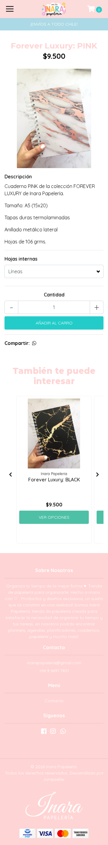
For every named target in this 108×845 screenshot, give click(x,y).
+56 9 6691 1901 (54, 670)
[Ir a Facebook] (43, 732)
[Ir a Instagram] (53, 732)
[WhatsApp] (63, 732)
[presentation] (10, 474)
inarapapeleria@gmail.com (54, 662)
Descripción (18, 177)
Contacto (54, 700)
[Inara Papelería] (54, 9)
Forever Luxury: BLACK (54, 480)
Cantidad (54, 295)
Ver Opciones (54, 517)
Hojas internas (21, 259)
